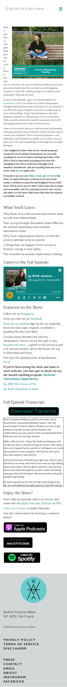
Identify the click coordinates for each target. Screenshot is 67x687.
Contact (13, 663)
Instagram (27, 313)
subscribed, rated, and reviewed (40, 175)
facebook (13, 681)
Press (9, 659)
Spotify (48, 499)
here (18, 170)
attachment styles (12, 103)
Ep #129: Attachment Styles (20, 389)
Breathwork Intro (14, 344)
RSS (58, 503)
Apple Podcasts (30, 503)
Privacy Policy (19, 639)
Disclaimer (15, 648)
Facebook (36, 318)
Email (9, 668)
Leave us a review (15, 508)
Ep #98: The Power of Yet (19, 384)
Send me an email (14, 323)
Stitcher (47, 503)
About (10, 672)
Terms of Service (21, 643)
